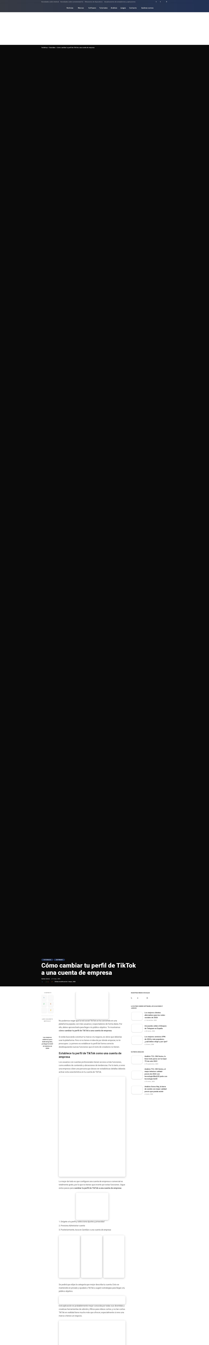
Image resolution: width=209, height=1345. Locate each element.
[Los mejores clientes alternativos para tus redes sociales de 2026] (136, 1016)
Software (59, 959)
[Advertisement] (104, 28)
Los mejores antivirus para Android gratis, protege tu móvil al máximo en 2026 (47, 1042)
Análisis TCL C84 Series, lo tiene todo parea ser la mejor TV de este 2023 (156, 1058)
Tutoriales (47, 959)
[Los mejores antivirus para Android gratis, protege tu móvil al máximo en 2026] (47, 1029)
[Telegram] (164, 1)
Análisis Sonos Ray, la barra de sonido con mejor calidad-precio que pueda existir (156, 1089)
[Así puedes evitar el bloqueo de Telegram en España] (136, 1028)
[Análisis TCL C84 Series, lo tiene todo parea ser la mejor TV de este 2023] (136, 1060)
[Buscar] (166, 7)
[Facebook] (156, 1)
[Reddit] (48, 982)
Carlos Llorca (45, 979)
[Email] (52, 982)
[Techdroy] (47, 7)
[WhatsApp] (46, 982)
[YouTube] (162, 1)
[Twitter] (158, 1)
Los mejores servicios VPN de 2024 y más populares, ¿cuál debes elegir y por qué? (156, 1039)
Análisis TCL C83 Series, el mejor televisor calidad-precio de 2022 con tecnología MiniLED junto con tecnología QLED (156, 1074)
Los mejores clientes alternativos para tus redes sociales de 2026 (155, 1015)
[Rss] (167, 1)
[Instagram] (160, 1)
